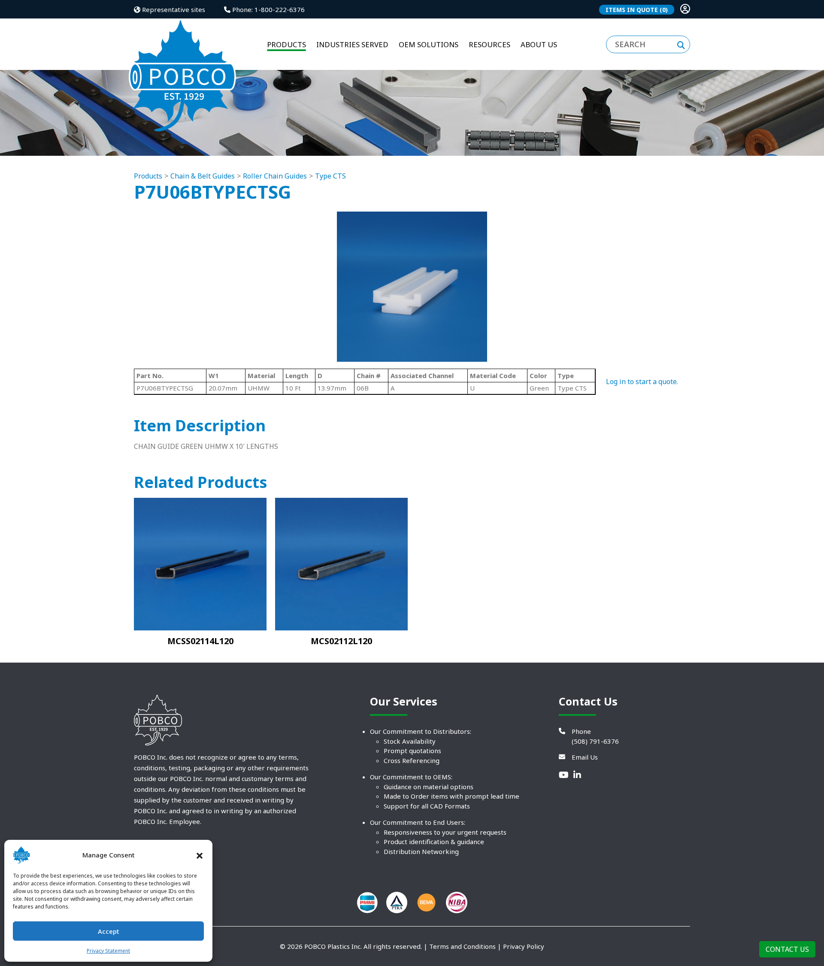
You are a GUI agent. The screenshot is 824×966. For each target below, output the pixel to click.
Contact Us (787, 949)
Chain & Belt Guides (202, 176)
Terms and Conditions (462, 946)
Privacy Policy (523, 946)
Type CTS (330, 176)
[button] (199, 855)
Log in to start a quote (641, 381)
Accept (108, 931)
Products (148, 176)
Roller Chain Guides (275, 176)
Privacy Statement (108, 950)
